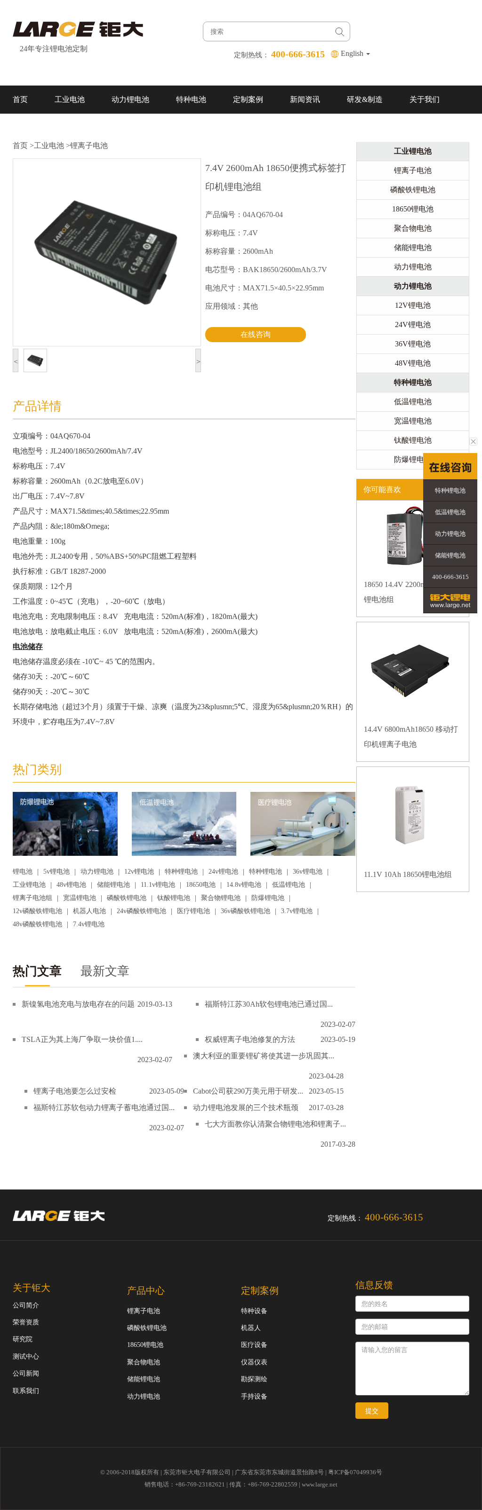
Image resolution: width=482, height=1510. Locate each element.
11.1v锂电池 (158, 884)
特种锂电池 (181, 871)
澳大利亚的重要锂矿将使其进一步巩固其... (263, 1056)
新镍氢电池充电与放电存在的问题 (78, 1004)
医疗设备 (254, 1344)
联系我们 (28, 128)
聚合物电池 (413, 228)
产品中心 (146, 1290)
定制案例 (248, 99)
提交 (371, 1411)
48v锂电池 (71, 884)
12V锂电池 (413, 305)
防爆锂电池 (267, 897)
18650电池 (201, 884)
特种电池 (191, 99)
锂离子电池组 (32, 897)
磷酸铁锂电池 (126, 897)
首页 (20, 99)
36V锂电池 (413, 344)
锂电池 (22, 871)
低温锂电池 (288, 884)
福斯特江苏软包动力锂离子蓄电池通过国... (104, 1107)
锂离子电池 (89, 145)
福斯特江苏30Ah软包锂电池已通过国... (269, 1004)
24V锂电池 (413, 325)
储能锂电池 (113, 884)
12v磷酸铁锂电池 (37, 911)
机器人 (251, 1327)
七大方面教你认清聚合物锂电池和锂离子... (275, 1124)
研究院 (22, 1339)
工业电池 (70, 99)
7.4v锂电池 (88, 924)
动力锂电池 (130, 99)
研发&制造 (365, 99)
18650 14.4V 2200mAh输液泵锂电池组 (411, 591)
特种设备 (254, 1310)
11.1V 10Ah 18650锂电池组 (408, 874)
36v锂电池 (307, 871)
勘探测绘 (254, 1379)
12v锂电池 (139, 871)
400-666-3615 (450, 576)
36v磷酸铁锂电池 (245, 911)
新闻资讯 (305, 99)
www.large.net (319, 1484)
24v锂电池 (223, 871)
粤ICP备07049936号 (355, 1472)
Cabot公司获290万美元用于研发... (248, 1091)
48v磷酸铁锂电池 (37, 924)
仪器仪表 (254, 1362)
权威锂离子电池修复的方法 (250, 1039)
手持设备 (254, 1396)
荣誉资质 (26, 1322)
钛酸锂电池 (173, 897)
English (353, 53)
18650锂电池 (413, 209)
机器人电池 (89, 911)
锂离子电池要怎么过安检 (74, 1091)
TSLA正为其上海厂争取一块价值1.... (82, 1039)
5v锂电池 (56, 871)
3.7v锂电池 (297, 911)
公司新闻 (26, 1373)
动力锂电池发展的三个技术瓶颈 (245, 1107)
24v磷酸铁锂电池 (141, 911)
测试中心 (26, 1356)
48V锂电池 (413, 363)
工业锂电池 (29, 884)
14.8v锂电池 (243, 884)
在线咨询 (256, 334)
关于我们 (425, 99)
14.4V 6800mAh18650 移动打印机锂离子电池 (411, 736)
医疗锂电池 (193, 911)
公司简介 (26, 1305)
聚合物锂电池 (221, 897)
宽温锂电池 (79, 897)
